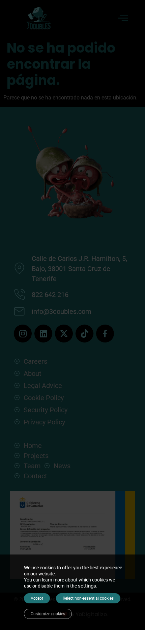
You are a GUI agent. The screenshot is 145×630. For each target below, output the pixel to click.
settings (87, 586)
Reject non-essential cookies (88, 598)
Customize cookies (48, 613)
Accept (37, 598)
